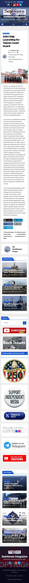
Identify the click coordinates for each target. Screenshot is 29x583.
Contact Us (20, 575)
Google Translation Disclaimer (14, 579)
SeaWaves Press (14, 50)
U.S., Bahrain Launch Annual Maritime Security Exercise (20, 234)
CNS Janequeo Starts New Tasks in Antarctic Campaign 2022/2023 (14, 272)
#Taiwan (11, 61)
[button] (24, 24)
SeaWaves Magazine (14, 16)
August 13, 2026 (9, 488)
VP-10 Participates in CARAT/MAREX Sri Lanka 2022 (13, 289)
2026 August (7, 481)
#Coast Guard (12, 54)
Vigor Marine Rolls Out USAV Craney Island (14, 502)
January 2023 (6, 33)
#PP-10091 (20, 54)
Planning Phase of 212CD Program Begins (14, 537)
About (15, 575)
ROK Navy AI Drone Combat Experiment (13, 519)
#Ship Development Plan (15, 59)
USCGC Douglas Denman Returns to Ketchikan (13, 486)
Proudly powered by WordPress (10, 570)
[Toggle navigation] (13, 24)
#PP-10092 (12, 57)
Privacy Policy (9, 575)
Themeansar (14, 572)
